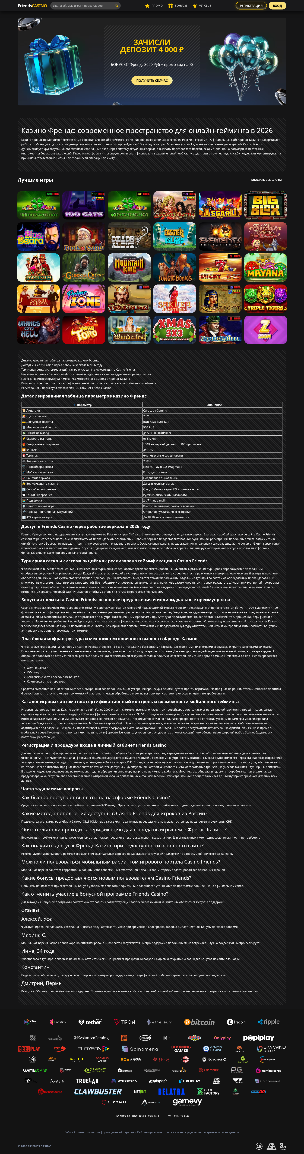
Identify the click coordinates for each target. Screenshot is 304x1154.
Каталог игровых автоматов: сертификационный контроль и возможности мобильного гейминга (88, 383)
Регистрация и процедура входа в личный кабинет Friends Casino (66, 388)
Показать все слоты (266, 180)
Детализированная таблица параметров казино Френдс (60, 360)
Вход (277, 6)
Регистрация (251, 6)
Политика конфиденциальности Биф (137, 1115)
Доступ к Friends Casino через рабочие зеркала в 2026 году (61, 365)
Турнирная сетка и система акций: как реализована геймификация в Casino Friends (78, 369)
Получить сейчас (152, 80)
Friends (32, 5)
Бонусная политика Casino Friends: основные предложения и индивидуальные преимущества (86, 374)
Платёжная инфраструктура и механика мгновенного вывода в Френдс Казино (75, 379)
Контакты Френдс (178, 1115)
